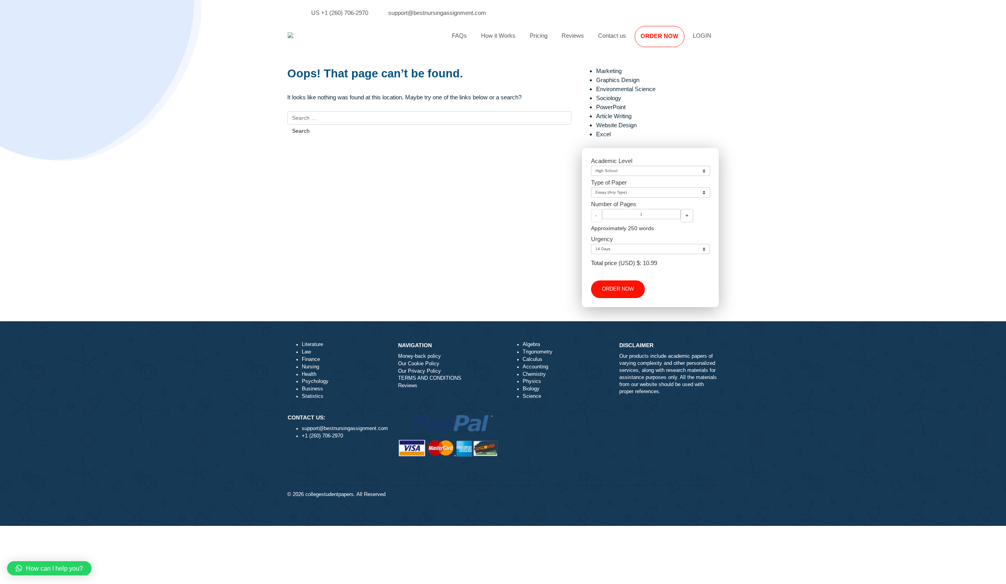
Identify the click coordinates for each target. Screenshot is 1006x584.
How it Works (498, 35)
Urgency (602, 239)
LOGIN (702, 35)
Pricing (538, 35)
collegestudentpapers (329, 494)
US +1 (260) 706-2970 (339, 12)
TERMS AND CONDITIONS (429, 378)
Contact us (612, 35)
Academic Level (611, 160)
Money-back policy (419, 356)
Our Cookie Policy (418, 363)
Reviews (573, 35)
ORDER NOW (659, 36)
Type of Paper (609, 182)
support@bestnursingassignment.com (437, 12)
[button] (49, 568)
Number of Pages (613, 204)
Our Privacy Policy (419, 371)
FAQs (459, 35)
